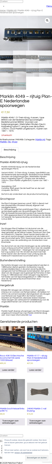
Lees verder (8, 370)
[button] (47, 20)
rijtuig (14, 142)
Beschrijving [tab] (10, 150)
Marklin (3, 142)
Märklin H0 (11, 10)
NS (9, 142)
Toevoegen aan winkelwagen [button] (10, 422)
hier (30, 315)
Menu (49, 6)
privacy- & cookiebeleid (23, 453)
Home (3, 10)
